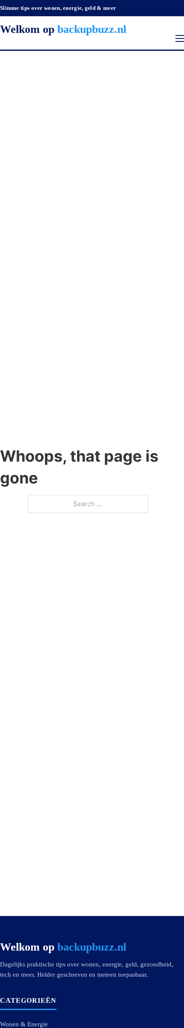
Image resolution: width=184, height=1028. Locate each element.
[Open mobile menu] (179, 38)
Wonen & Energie (24, 1024)
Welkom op (63, 29)
